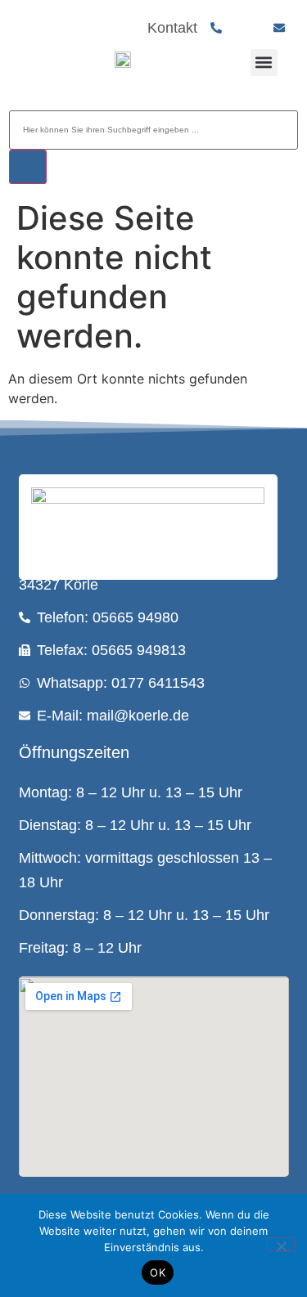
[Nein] (281, 1244)
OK (157, 1272)
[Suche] (28, 167)
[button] (264, 62)
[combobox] (153, 130)
